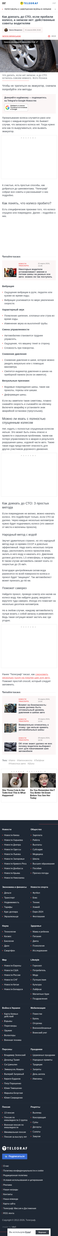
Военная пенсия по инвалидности (14, 1126)
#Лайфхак (39, 760)
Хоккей (36, 907)
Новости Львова (12, 854)
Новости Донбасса (13, 868)
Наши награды (10, 1189)
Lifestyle (35, 960)
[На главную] (29, 3)
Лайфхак (37, 989)
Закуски (36, 1136)
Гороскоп (37, 966)
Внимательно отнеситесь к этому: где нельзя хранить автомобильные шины (34, 727)
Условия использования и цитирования (23, 1180)
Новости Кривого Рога (15, 864)
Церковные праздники (44, 1055)
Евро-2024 (38, 912)
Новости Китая (11, 984)
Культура (37, 984)
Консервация (39, 1117)
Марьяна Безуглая (13, 1093)
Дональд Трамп (12, 1060)
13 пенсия (9, 1113)
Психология (39, 946)
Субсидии (37, 849)
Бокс (35, 898)
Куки (27, 1232)
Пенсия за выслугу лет (15, 1137)
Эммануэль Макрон (14, 1069)
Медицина (38, 854)
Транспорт (9, 898)
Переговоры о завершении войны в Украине (27, 9)
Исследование (40, 950)
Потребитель (39, 970)
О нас (6, 1166)
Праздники (36, 1049)
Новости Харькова (13, 840)
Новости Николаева (14, 878)
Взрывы (8, 1021)
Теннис (36, 902)
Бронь (36, 1018)
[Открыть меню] (4, 3)
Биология (9, 941)
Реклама (7, 1185)
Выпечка (37, 1113)
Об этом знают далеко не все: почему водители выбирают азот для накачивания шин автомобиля (35, 747)
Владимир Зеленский (14, 1055)
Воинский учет (40, 1033)
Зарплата (37, 835)
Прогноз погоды (41, 873)
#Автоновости (24, 760)
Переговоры (10, 1026)
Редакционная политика (15, 1175)
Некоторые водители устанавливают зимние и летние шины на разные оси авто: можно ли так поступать (35, 273)
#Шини (31, 763)
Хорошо (42, 1232)
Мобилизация (38, 1008)
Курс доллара (11, 912)
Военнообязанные (42, 1028)
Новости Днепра (12, 845)
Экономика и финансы (14, 887)
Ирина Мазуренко (15, 30)
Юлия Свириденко (13, 1098)
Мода (35, 975)
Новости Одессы (12, 849)
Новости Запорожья (14, 859)
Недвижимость (11, 902)
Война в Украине (11, 1008)
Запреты (37, 1069)
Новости (6, 829)
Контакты (8, 1194)
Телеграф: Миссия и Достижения (19, 1208)
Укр (54, 3)
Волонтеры (10, 1035)
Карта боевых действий (11, 1015)
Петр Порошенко (12, 1083)
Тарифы (8, 907)
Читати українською (11, 36)
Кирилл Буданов (12, 1079)
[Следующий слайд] (55, 9)
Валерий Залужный (14, 1074)
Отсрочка (37, 1023)
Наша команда (10, 1199)
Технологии (10, 932)
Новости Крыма (12, 873)
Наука (5, 926)
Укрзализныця (11, 916)
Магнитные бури (41, 994)
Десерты (37, 1127)
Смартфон (9, 950)
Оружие (8, 1030)
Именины (37, 1079)
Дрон (6, 946)
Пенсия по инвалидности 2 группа (15, 1118)
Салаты (36, 1132)
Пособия (37, 868)
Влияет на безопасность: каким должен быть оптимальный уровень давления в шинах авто (33, 709)
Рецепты (35, 1107)
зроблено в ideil (9, 1227)
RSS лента (8, 1213)
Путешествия (39, 980)
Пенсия (6, 1107)
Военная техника (12, 1040)
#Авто (11, 760)
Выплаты (37, 845)
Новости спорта (39, 887)
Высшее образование (44, 864)
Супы (35, 1122)
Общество (36, 829)
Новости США (11, 970)
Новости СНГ (11, 980)
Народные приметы (42, 1060)
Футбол (36, 893)
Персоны (7, 1049)
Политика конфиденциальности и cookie (23, 1171)
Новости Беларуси (13, 989)
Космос (7, 936)
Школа (36, 859)
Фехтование (39, 916)
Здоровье (36, 926)
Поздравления (40, 999)
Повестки (37, 1014)
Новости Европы (12, 966)
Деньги (7, 893)
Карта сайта (9, 1204)
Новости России (12, 975)
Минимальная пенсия (15, 1132)
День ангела (39, 1074)
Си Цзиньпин (10, 1064)
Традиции (37, 1064)
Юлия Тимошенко (13, 1088)
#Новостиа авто (17, 763)
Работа (36, 840)
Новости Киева (11, 835)
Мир (4, 960)
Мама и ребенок (41, 932)
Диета (36, 941)
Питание (37, 936)
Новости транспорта (24, 265)
